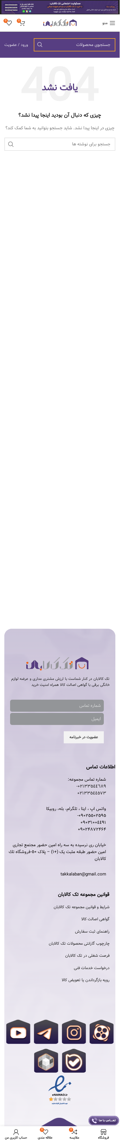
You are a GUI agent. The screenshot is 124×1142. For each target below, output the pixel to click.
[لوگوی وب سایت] (60, 23)
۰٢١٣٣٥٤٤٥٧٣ (91, 793)
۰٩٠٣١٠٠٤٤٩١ (93, 822)
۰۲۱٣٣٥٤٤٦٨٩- (91, 786)
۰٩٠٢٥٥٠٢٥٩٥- (91, 815)
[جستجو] (40, 44)
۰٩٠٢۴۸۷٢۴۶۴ (92, 829)
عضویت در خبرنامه (83, 737)
